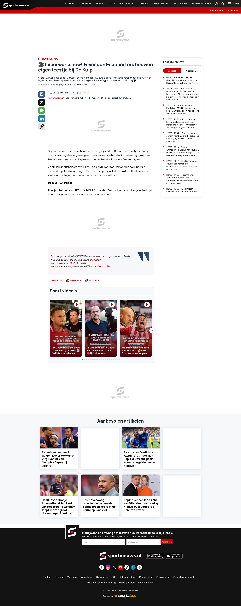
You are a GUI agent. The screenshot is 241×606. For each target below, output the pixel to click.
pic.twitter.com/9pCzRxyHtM (68, 263)
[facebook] (41, 94)
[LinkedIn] (41, 118)
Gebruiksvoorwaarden (184, 577)
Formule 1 (143, 3)
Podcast (233, 10)
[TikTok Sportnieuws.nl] (126, 567)
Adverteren (87, 577)
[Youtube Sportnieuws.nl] (120, 567)
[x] (41, 102)
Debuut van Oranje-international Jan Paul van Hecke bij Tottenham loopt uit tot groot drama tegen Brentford (58, 506)
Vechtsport (161, 3)
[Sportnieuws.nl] (16, 5)
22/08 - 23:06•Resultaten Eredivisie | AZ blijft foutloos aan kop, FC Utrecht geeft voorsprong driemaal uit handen (182, 109)
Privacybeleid (146, 577)
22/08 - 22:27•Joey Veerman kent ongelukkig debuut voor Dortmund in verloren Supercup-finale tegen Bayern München (182, 123)
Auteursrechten (128, 577)
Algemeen (191, 70)
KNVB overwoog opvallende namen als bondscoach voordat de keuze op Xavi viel (99, 505)
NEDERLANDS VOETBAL (48, 59)
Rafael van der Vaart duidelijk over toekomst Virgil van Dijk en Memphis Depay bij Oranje (58, 458)
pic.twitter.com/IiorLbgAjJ (123, 80)
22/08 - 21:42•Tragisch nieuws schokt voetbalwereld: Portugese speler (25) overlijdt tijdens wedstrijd (182, 137)
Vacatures (72, 577)
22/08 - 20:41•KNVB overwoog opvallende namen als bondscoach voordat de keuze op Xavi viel (181, 165)
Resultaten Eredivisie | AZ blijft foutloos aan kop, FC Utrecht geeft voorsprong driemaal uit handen (140, 458)
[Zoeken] (223, 3)
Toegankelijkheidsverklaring (101, 582)
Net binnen (216, 10)
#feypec (104, 80)
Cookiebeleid (163, 577)
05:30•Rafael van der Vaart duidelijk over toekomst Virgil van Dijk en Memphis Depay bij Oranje (182, 80)
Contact (47, 577)
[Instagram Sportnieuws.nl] (108, 567)
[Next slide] (152, 331)
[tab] (82, 359)
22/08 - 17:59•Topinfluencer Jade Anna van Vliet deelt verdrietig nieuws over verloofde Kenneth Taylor (182, 179)
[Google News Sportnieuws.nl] (139, 567)
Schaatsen (85, 3)
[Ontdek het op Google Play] (155, 556)
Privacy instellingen (143, 582)
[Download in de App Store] (174, 556)
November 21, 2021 (86, 84)
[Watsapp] (41, 110)
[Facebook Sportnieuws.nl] (101, 567)
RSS (114, 577)
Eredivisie (57, 280)
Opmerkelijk (180, 3)
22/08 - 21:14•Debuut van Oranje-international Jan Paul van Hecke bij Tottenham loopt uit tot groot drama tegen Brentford (182, 151)
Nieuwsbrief (102, 577)
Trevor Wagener (56, 98)
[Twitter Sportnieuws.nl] (114, 567)
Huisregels (124, 582)
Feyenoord (76, 280)
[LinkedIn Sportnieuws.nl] (133, 567)
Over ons (59, 577)
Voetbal (69, 3)
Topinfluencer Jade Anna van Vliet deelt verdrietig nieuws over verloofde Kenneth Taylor (141, 505)
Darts (111, 3)
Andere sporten (201, 3)
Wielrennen (126, 3)
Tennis (100, 3)
